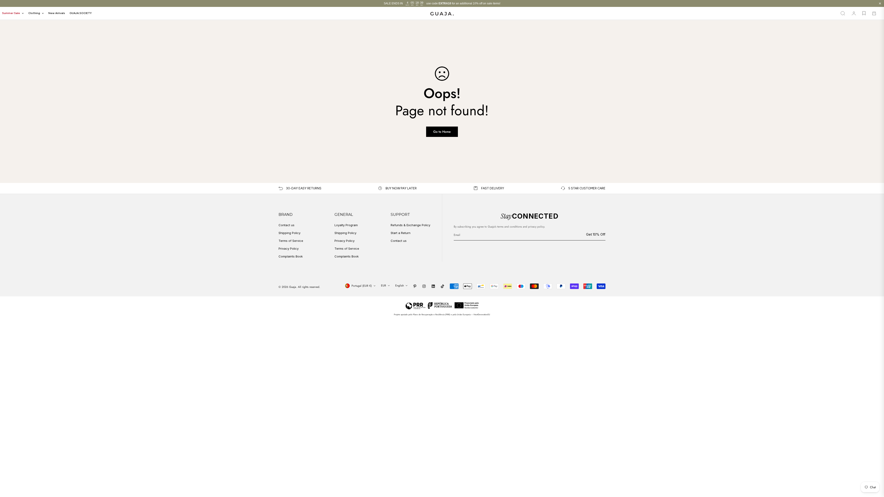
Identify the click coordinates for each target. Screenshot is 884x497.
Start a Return (400, 233)
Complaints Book (291, 256)
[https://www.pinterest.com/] (415, 286)
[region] (442, 3)
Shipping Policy (289, 233)
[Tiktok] (442, 286)
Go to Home (442, 131)
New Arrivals (56, 13)
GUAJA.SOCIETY (81, 13)
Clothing (34, 13)
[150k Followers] (424, 286)
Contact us (286, 225)
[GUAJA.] (442, 13)
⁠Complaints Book (346, 256)
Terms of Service (291, 241)
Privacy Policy (289, 248)
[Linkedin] (433, 286)
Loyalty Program (346, 225)
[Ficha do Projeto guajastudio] (442, 305)
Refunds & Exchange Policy (410, 225)
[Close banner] (880, 3)
